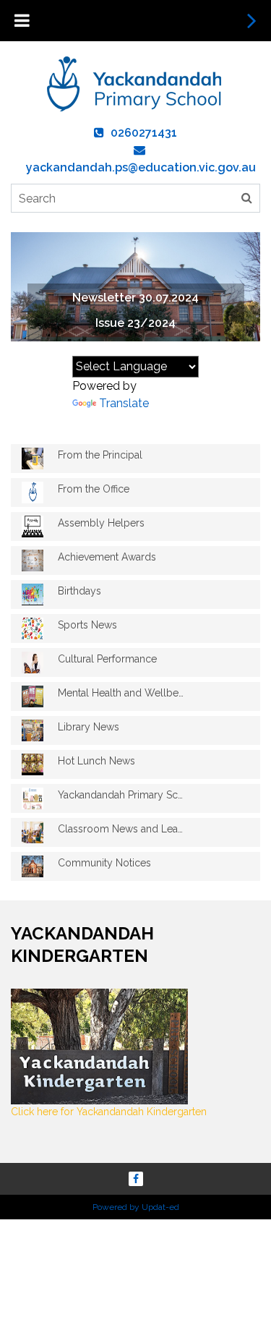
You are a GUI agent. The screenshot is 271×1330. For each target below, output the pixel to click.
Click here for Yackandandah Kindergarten (109, 1111)
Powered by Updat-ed (136, 1207)
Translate (124, 403)
